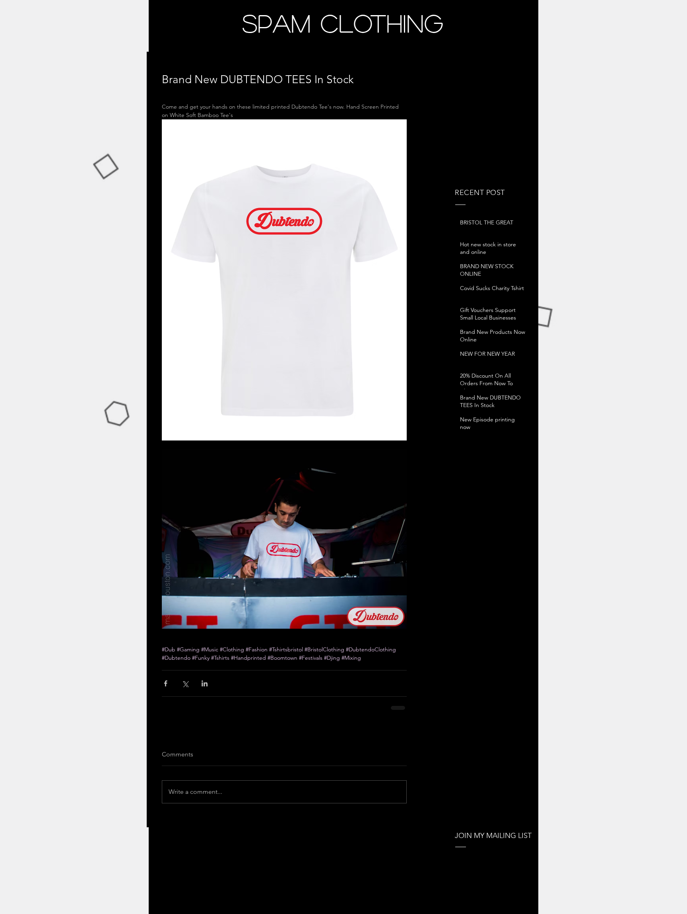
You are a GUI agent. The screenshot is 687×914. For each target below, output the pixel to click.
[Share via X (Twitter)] (185, 683)
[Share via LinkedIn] (204, 683)
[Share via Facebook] (165, 683)
